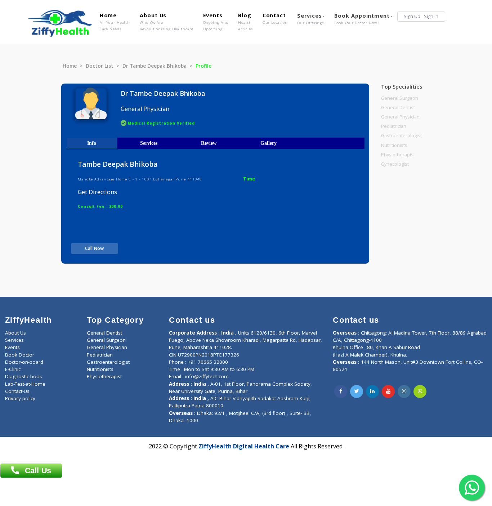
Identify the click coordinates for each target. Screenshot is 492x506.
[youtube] (388, 391)
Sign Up (412, 16)
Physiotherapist (398, 155)
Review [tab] (208, 143)
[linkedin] (372, 391)
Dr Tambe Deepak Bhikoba (154, 66)
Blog (245, 21)
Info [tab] (91, 143)
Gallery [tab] (268, 143)
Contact (275, 18)
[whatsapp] (419, 391)
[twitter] (356, 391)
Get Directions (97, 192)
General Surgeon (399, 98)
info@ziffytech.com (207, 376)
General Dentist (398, 107)
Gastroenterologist (401, 136)
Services (310, 18)
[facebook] (340, 391)
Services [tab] (148, 143)
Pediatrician (393, 126)
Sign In (431, 16)
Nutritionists (394, 145)
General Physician (400, 117)
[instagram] (404, 391)
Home (115, 21)
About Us (166, 21)
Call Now (94, 248)
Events (216, 21)
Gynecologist (395, 164)
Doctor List (99, 66)
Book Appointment (361, 18)
